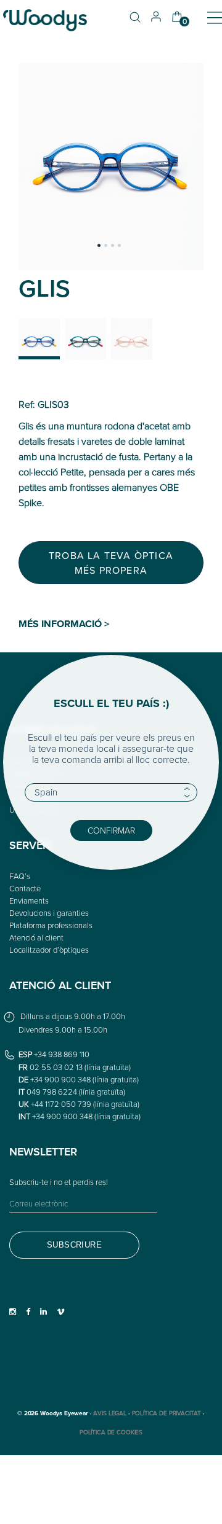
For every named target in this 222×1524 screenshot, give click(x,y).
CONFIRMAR (111, 830)
